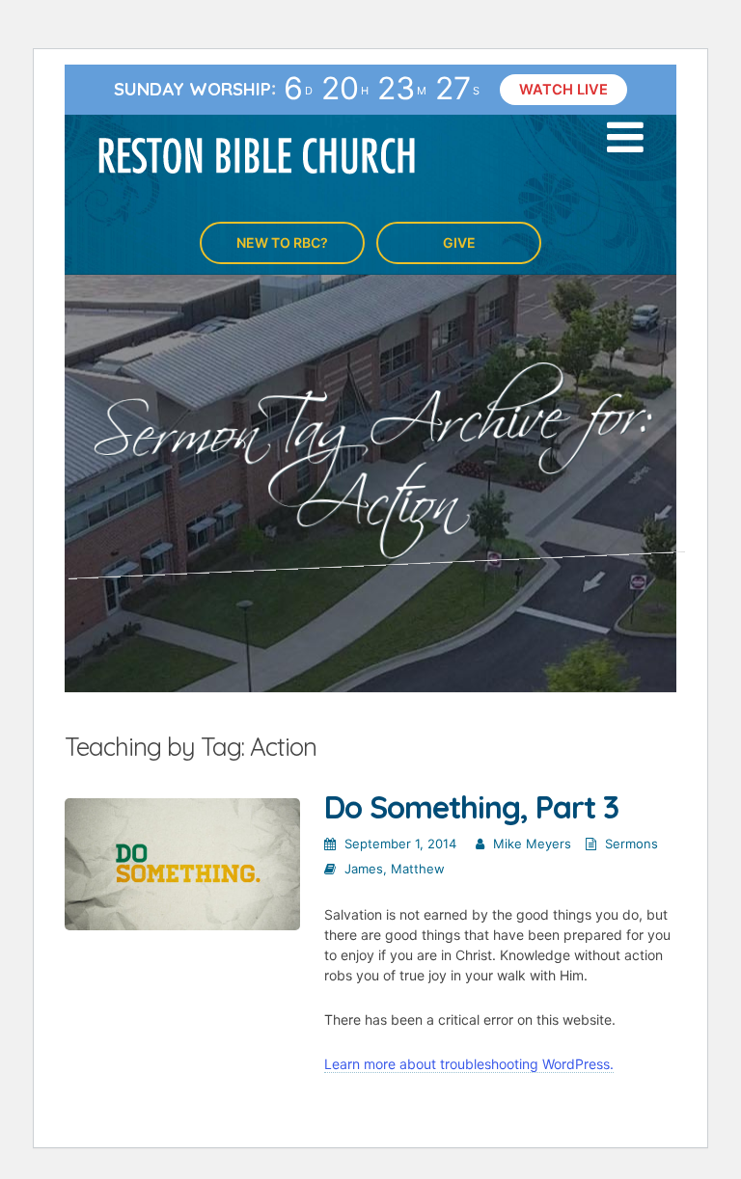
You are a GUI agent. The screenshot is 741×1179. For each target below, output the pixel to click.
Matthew (418, 868)
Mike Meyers (532, 843)
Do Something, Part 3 (471, 807)
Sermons (631, 843)
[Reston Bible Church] (257, 154)
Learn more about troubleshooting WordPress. (469, 1064)
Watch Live (563, 89)
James (363, 868)
